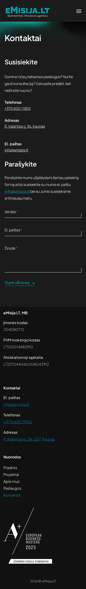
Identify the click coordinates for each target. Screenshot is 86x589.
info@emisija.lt (16, 150)
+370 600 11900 (18, 108)
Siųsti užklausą (17, 282)
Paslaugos (12, 488)
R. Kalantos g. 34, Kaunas (25, 126)
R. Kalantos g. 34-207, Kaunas (29, 439)
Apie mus (11, 481)
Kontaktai (11, 495)
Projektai (11, 474)
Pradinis (10, 467)
